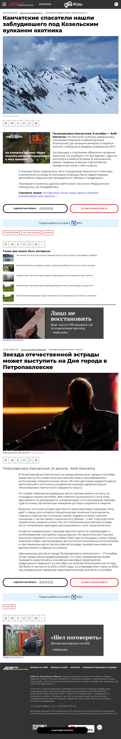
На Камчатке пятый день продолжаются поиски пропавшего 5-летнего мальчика (56, 295)
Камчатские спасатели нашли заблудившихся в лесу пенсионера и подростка (54, 285)
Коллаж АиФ (38, 452)
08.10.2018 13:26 (10, 13)
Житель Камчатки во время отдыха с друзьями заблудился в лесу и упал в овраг (55, 265)
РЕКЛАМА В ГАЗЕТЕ (59, 667)
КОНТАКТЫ (75, 667)
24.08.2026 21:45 (10, 349)
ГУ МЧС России (10, 116)
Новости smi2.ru (13, 340)
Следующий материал (62, 730)
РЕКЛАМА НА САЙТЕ (39, 667)
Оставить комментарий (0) (94, 208)
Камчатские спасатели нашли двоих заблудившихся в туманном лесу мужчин (54, 275)
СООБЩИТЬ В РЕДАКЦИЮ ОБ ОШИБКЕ (99, 667)
